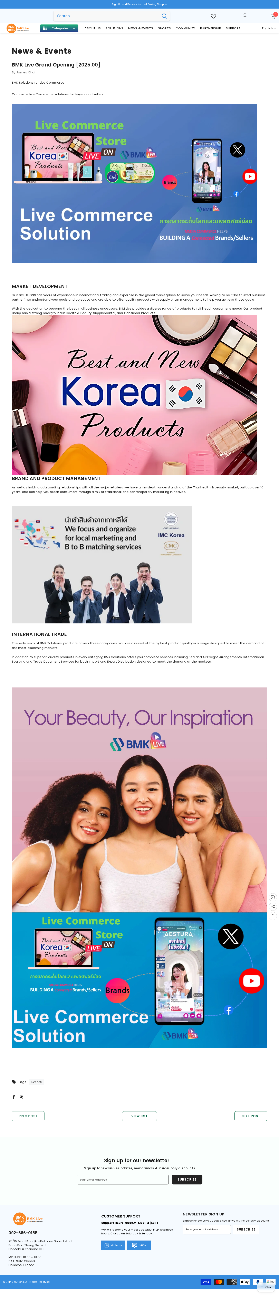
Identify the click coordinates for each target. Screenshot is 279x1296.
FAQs (142, 1245)
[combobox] (106, 16)
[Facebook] (14, 1097)
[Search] (112, 16)
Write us (116, 1245)
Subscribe (186, 1179)
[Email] (21, 1097)
